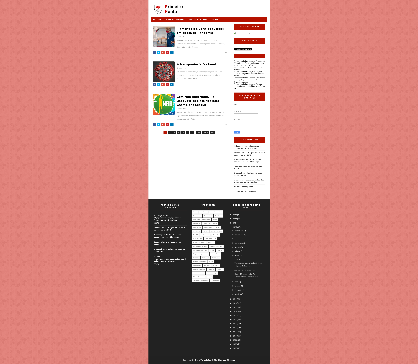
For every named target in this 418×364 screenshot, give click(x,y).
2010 (235, 336)
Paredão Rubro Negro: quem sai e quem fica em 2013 (169, 229)
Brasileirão (204, 212)
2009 (235, 340)
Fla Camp (196, 231)
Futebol (157, 19)
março (238, 286)
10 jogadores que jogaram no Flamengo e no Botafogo (167, 219)
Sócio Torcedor (199, 277)
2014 (235, 319)
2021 (235, 223)
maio (237, 259)
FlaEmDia (215, 235)
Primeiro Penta (198, 273)
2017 (235, 307)
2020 (235, 227)
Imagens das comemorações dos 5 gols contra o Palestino (170, 260)
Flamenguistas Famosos (245, 191)
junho (237, 255)
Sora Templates (203, 360)
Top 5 (210, 277)
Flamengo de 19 (210, 238)
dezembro (239, 231)
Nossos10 (207, 265)
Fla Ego (205, 231)
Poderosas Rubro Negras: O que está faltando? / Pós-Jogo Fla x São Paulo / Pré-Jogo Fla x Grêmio (249, 63)
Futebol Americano (200, 246)
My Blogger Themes (224, 360)
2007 (235, 348)
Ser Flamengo (212, 273)
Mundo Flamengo (199, 261)
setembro (239, 243)
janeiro (238, 294)
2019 (235, 299)
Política (219, 269)
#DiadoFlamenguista (243, 187)
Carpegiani (208, 216)
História (220, 250)
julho (237, 251)
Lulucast (196, 258)
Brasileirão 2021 (216, 212)
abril (237, 282)
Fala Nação (197, 227)
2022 (235, 219)
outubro (238, 239)
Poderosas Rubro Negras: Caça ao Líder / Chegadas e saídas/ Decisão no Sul (249, 73)
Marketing (215, 258)
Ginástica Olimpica (200, 250)
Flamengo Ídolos (199, 242)
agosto (238, 247)
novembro (239, 235)
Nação (211, 261)
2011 (235, 332)
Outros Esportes (175, 19)
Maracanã (205, 258)
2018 (235, 303)
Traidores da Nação (200, 280)
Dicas (215, 219)
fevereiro (239, 290)
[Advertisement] (227, 7)
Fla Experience (216, 231)
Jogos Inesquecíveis (200, 254)
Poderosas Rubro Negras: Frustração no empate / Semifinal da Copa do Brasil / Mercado (249, 80)
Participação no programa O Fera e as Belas (249, 68)
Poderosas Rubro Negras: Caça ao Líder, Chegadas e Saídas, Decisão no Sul (249, 86)
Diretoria (196, 223)
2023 (235, 215)
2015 (235, 315)
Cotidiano (218, 216)
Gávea (212, 250)
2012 (235, 328)
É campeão (215, 280)
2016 (235, 311)
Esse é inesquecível (210, 223)
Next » (205, 132)
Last (212, 132)
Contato (216, 19)
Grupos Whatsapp (198, 19)
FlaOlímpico (197, 238)
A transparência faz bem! (196, 64)
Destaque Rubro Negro (201, 219)
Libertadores (215, 254)
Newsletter (197, 265)
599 (198, 132)
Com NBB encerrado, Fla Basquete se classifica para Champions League (198, 100)
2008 (235, 344)
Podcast (211, 269)
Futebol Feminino (216, 246)
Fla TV (195, 235)
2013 (235, 323)
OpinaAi (216, 265)
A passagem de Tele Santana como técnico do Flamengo (167, 236)
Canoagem (197, 216)
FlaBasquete (205, 235)
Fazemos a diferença (212, 227)
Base (195, 212)
